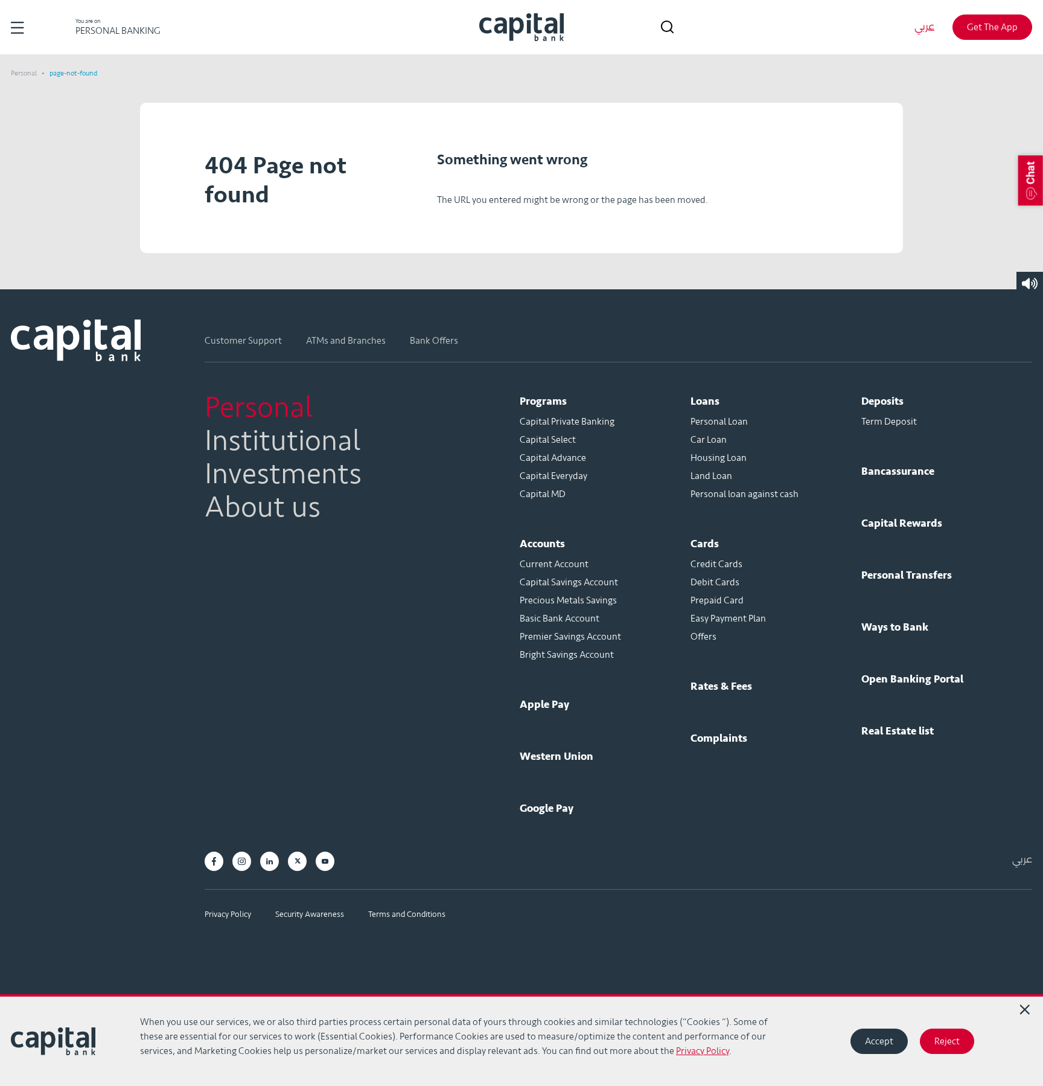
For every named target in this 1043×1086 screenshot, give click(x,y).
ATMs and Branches (346, 341)
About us (263, 507)
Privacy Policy (228, 914)
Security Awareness (309, 914)
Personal (25, 73)
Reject (947, 1041)
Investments (283, 474)
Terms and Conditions (406, 914)
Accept (879, 1041)
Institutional (283, 441)
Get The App (992, 27)
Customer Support (243, 341)
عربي (924, 27)
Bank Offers (434, 341)
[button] (1030, 180)
